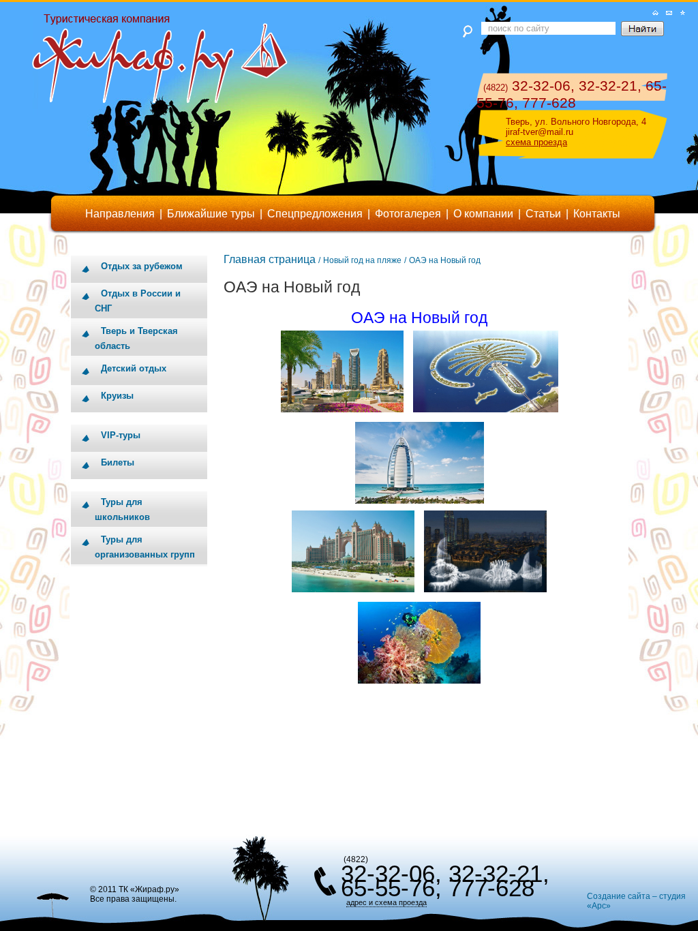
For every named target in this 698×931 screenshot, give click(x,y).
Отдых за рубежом (142, 266)
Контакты (596, 213)
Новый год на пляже (362, 260)
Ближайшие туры (211, 213)
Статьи (543, 213)
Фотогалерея (408, 213)
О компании (483, 213)
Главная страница (270, 259)
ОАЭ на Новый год (445, 260)
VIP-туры (120, 435)
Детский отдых (133, 368)
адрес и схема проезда (386, 902)
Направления (120, 213)
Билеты (117, 462)
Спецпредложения (315, 213)
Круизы (117, 396)
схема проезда (536, 142)
